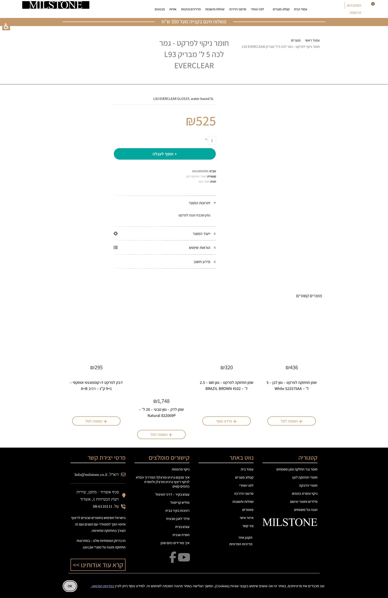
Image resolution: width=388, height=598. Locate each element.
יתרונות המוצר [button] (200, 202)
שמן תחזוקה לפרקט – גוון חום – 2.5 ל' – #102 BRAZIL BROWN (227, 385)
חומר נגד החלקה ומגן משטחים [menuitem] (296, 469)
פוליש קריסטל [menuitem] (180, 502)
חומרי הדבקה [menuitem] (308, 485)
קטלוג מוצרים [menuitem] (281, 9)
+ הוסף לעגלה (165, 153)
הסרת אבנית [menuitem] (181, 534)
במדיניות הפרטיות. (102, 586)
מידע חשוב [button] (202, 261)
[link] (117, 9)
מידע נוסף (224, 421)
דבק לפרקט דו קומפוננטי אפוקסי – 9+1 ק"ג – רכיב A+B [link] (96, 385)
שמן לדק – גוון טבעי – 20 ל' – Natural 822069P (161, 412)
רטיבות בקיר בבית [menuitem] (177, 510)
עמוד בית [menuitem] (247, 469)
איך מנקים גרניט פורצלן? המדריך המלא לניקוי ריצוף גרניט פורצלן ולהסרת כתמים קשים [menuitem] (163, 482)
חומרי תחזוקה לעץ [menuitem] (304, 477)
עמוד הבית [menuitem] (300, 9)
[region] (279, 43)
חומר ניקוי (203, 181)
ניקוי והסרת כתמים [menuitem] (304, 493)
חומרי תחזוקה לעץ (196, 176)
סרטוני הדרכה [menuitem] (237, 9)
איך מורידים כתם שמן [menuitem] (175, 543)
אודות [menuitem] (172, 9)
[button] (6, 26)
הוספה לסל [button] (289, 421)
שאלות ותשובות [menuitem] (215, 9)
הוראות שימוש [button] (200, 247)
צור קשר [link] (248, 525)
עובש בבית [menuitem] (182, 526)
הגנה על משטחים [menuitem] (305, 509)
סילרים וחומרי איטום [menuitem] (303, 501)
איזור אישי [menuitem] (247, 517)
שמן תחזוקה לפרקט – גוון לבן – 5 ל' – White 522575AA (292, 385)
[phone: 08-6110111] (103, 9)
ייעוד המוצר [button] (202, 233)
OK (70, 586)
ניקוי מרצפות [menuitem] (181, 469)
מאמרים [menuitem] (248, 509)
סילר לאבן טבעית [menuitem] (178, 518)
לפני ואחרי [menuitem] (257, 9)
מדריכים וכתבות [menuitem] (191, 9)
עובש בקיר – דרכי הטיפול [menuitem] (172, 494)
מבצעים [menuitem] (160, 9)
